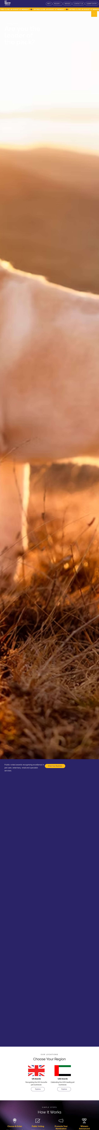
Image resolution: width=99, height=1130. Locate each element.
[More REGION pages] (60, 3)
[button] (12, 24)
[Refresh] (94, 14)
